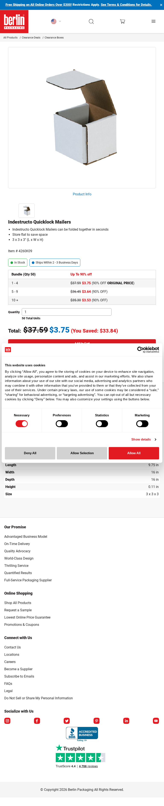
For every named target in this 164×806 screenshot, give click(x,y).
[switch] (62, 423)
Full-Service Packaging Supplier (28, 580)
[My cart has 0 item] (122, 21)
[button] (91, 21)
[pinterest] (97, 721)
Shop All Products (17, 603)
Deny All (30, 453)
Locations (11, 655)
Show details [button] (141, 439)
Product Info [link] (82, 194)
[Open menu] (153, 21)
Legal (8, 691)
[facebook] (37, 721)
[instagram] (7, 721)
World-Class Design (19, 558)
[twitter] (67, 721)
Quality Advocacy (17, 551)
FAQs (8, 684)
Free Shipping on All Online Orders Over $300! (39, 5)
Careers (10, 662)
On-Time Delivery (17, 544)
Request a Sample (18, 610)
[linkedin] (126, 721)
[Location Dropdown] (56, 22)
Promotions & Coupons (21, 625)
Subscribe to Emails (19, 676)
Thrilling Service (16, 566)
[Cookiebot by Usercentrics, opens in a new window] (140, 349)
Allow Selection (82, 453)
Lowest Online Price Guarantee (27, 617)
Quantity (14, 312)
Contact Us (12, 647)
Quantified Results (18, 573)
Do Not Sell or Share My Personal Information (38, 697)
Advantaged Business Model (25, 537)
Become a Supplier (18, 669)
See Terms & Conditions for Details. (126, 5)
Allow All (134, 453)
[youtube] (156, 721)
